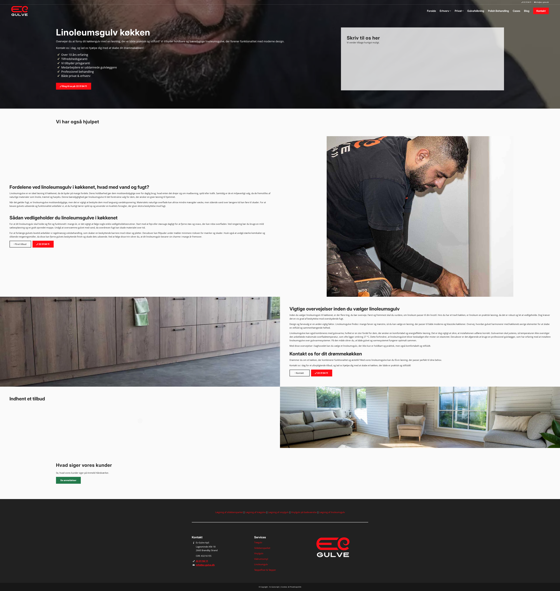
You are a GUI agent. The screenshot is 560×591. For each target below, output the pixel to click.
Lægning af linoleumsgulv (332, 512)
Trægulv (258, 542)
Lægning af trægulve (255, 512)
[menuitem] (526, 2)
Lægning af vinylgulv (278, 512)
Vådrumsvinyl (261, 558)
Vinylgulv (258, 553)
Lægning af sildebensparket (229, 512)
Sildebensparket (262, 547)
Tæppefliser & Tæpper (265, 569)
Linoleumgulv (261, 564)
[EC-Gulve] (20, 11)
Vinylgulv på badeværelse (304, 512)
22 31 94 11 (527, 2)
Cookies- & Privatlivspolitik (291, 587)
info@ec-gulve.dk (542, 2)
